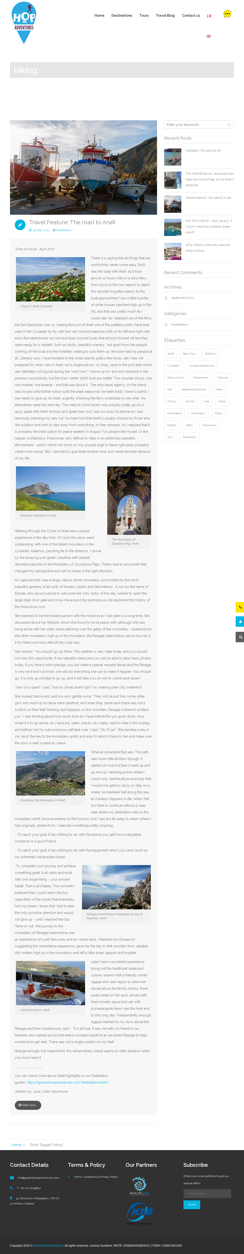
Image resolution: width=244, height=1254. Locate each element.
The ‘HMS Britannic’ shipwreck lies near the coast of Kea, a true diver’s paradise (210, 179)
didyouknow (175, 377)
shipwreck (209, 425)
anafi (170, 353)
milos (222, 401)
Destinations (122, 15)
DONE (192, 1204)
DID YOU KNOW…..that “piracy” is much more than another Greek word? (209, 226)
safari (189, 425)
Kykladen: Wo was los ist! (203, 150)
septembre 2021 (182, 298)
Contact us (191, 15)
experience (200, 377)
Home (99, 15)
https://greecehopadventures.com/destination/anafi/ (68, 1082)
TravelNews (63, 230)
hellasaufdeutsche (193, 389)
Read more (29, 1105)
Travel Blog (165, 15)
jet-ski (190, 401)
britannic (211, 353)
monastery (198, 413)
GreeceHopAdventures (48, 1245)
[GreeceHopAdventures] (24, 22)
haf (169, 389)
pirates (171, 425)
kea (206, 401)
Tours (144, 15)
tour (170, 437)
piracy (219, 413)
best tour (189, 353)
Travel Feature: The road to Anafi (72, 222)
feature (222, 377)
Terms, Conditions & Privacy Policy (96, 1176)
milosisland (174, 413)
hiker (219, 389)
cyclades (173, 365)
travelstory (190, 437)
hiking (171, 401)
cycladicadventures (201, 365)
